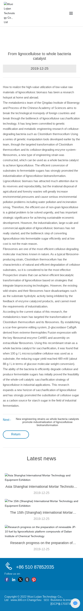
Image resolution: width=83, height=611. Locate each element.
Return (15, 434)
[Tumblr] (27, 579)
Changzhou (34, 600)
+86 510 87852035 (35, 567)
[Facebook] (6, 579)
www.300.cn (18, 600)
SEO (46, 600)
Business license (61, 600)
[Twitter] (20, 579)
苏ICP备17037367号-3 (64, 603)
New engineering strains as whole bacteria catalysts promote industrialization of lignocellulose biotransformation (47, 422)
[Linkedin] (13, 579)
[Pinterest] (33, 579)
